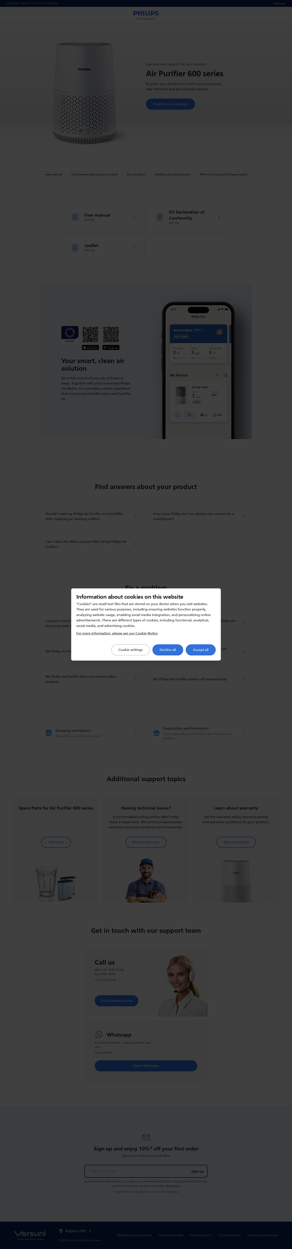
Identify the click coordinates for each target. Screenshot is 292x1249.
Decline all (168, 650)
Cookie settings (130, 650)
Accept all (200, 650)
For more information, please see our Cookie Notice (117, 633)
